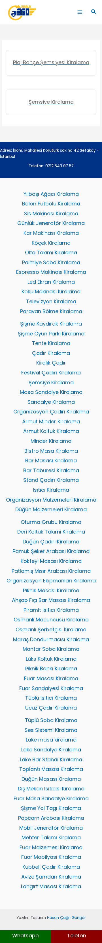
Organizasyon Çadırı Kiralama (51, 411)
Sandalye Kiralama (51, 402)
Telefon (76, 935)
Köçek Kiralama (51, 242)
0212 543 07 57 (59, 166)
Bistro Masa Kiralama (51, 450)
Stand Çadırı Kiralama (51, 480)
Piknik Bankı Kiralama (51, 668)
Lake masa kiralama (51, 739)
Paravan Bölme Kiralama (51, 311)
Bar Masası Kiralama (51, 460)
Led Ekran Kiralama (51, 281)
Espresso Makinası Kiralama (51, 272)
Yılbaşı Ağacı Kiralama (51, 194)
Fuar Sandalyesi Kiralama (51, 688)
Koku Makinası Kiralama (51, 291)
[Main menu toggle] (80, 12)
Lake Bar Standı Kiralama (51, 759)
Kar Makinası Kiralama (51, 233)
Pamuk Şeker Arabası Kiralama (51, 551)
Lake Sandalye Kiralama (51, 749)
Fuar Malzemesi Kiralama (51, 847)
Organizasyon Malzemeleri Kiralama (51, 499)
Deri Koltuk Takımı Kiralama (51, 531)
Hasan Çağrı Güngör (66, 917)
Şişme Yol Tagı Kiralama (51, 808)
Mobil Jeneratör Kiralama (51, 827)
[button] (93, 12)
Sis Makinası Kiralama (51, 213)
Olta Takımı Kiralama (51, 252)
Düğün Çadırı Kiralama (51, 541)
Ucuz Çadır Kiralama (51, 707)
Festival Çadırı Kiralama (51, 372)
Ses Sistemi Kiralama (51, 730)
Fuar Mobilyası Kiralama (51, 856)
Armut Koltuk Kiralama (51, 431)
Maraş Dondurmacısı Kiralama (51, 639)
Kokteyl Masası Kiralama (51, 561)
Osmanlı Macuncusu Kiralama (51, 619)
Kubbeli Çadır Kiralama (51, 866)
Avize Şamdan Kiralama (51, 876)
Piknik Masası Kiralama (51, 590)
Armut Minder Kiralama (51, 421)
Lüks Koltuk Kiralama (51, 658)
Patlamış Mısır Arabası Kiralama (51, 571)
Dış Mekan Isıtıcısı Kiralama (51, 788)
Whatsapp (25, 935)
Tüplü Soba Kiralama (51, 720)
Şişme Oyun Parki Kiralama (51, 333)
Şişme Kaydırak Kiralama (51, 323)
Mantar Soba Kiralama (51, 648)
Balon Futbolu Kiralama (51, 203)
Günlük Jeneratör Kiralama (51, 223)
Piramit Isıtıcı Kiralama (51, 610)
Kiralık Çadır (51, 362)
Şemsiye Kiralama (51, 382)
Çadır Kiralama (51, 353)
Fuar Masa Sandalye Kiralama (51, 798)
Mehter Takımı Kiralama (51, 837)
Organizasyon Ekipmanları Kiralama (51, 580)
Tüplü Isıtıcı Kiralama (51, 697)
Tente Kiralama (51, 343)
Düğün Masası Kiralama (51, 778)
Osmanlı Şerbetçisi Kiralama (51, 629)
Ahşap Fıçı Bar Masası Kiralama (51, 600)
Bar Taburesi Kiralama (51, 470)
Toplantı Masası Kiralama (51, 769)
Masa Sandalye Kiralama (51, 392)
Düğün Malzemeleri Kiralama (51, 509)
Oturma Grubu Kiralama (51, 522)
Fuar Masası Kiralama (51, 678)
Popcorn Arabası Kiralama (51, 817)
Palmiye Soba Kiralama (51, 262)
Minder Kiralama (51, 441)
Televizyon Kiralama (51, 301)
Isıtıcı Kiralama (51, 489)
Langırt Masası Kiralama (51, 886)
